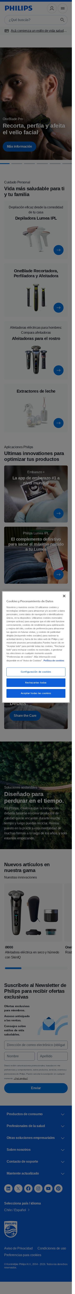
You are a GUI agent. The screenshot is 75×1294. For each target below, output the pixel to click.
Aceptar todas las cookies (36, 697)
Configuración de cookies (36, 675)
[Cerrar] (64, 592)
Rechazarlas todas (36, 686)
